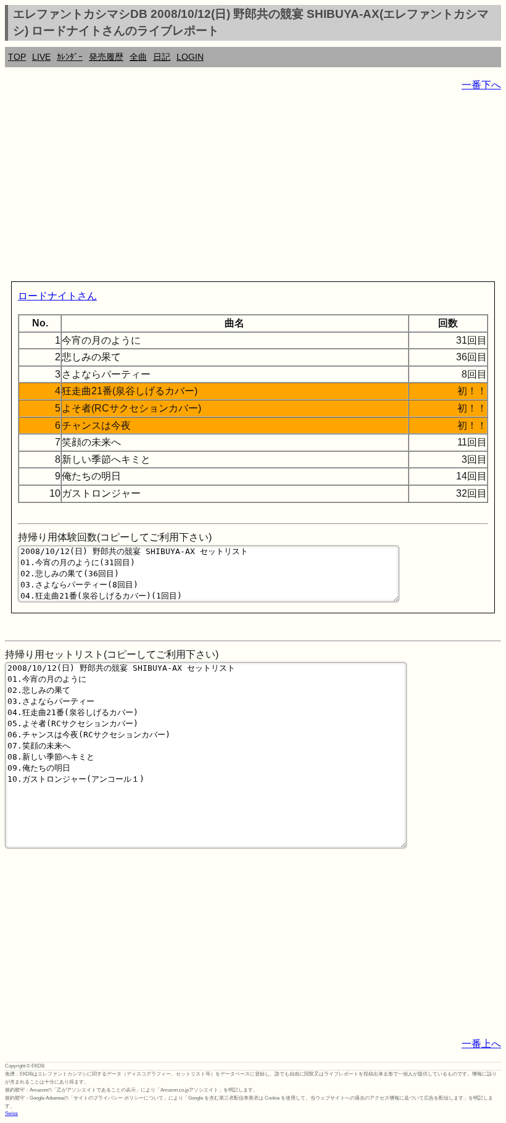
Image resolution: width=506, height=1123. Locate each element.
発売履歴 (106, 57)
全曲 (138, 57)
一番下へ (481, 85)
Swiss (11, 1113)
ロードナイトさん (57, 296)
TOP (17, 57)
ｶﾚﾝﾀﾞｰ (70, 57)
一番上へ (481, 1043)
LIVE (41, 57)
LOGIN (190, 57)
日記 (161, 57)
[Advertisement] (253, 188)
